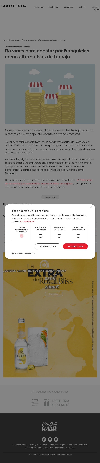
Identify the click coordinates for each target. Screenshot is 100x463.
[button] (23, 253)
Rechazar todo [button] (48, 246)
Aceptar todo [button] (75, 246)
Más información (27, 221)
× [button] (91, 207)
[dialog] (50, 231)
